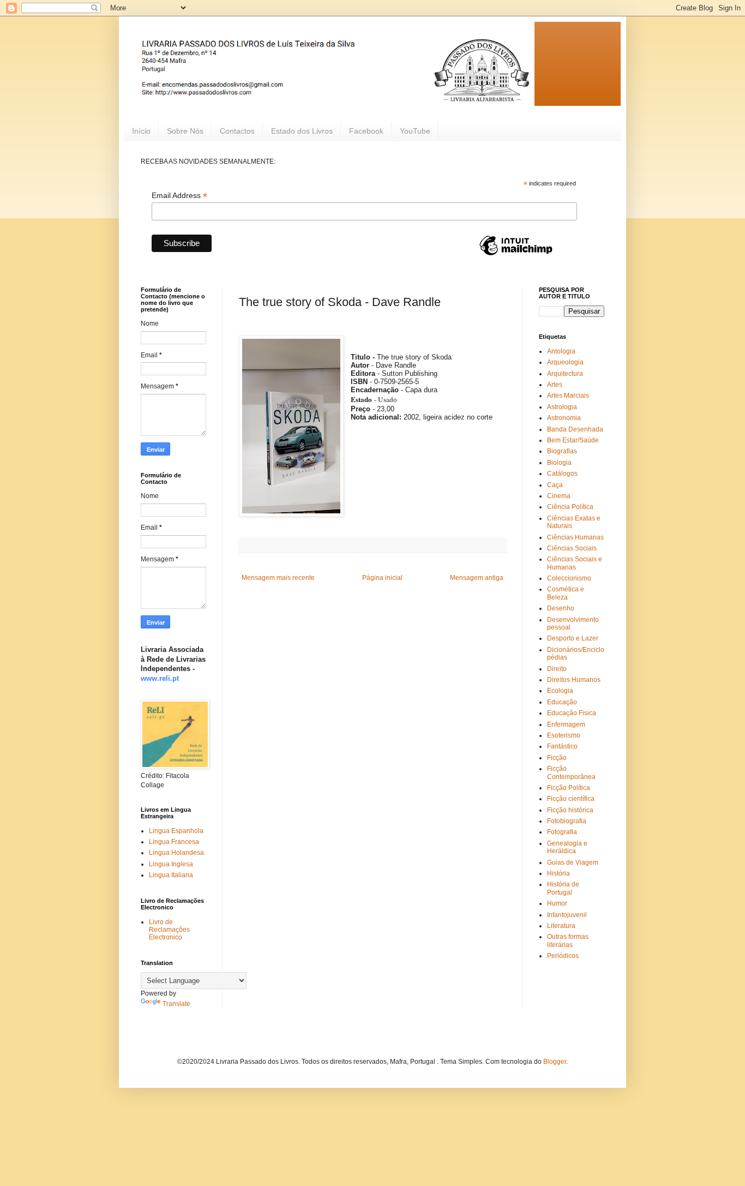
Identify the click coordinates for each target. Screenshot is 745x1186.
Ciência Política (570, 507)
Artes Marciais (568, 395)
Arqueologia (565, 362)
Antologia (561, 351)
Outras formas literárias (567, 940)
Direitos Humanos (573, 680)
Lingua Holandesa (176, 852)
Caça (555, 485)
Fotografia (562, 832)
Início (141, 131)
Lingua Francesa (174, 842)
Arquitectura (565, 374)
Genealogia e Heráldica (567, 847)
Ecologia (560, 690)
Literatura (561, 926)
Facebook (366, 131)
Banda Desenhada (575, 429)
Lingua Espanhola (176, 831)
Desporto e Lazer (572, 638)
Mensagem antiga (476, 578)
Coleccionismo (569, 578)
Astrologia (562, 407)
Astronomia (564, 418)
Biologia (559, 462)
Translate (176, 1004)
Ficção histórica (570, 810)
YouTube (415, 131)
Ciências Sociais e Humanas (574, 563)
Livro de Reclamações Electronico (169, 930)
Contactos (237, 131)
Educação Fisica (571, 713)
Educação (562, 702)
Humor (557, 903)
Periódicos (563, 956)
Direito (557, 669)
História (558, 873)
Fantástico (562, 746)
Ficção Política (568, 788)
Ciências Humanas (575, 537)
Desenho (560, 608)
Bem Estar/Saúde (573, 440)
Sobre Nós (185, 131)
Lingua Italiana (171, 875)
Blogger (554, 1061)
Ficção (557, 758)
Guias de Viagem (572, 862)
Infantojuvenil (567, 915)
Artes (554, 384)
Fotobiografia (566, 821)
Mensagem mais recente (278, 578)
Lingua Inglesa (171, 864)
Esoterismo (563, 735)
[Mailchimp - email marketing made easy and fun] (516, 254)
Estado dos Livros (302, 131)
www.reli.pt (160, 678)
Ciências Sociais (572, 548)
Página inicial (382, 578)
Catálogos (562, 473)
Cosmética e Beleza (565, 593)
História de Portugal (563, 888)
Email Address (179, 195)
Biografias (562, 451)
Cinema (558, 496)
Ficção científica (570, 798)
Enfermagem (566, 724)
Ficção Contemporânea (571, 772)
